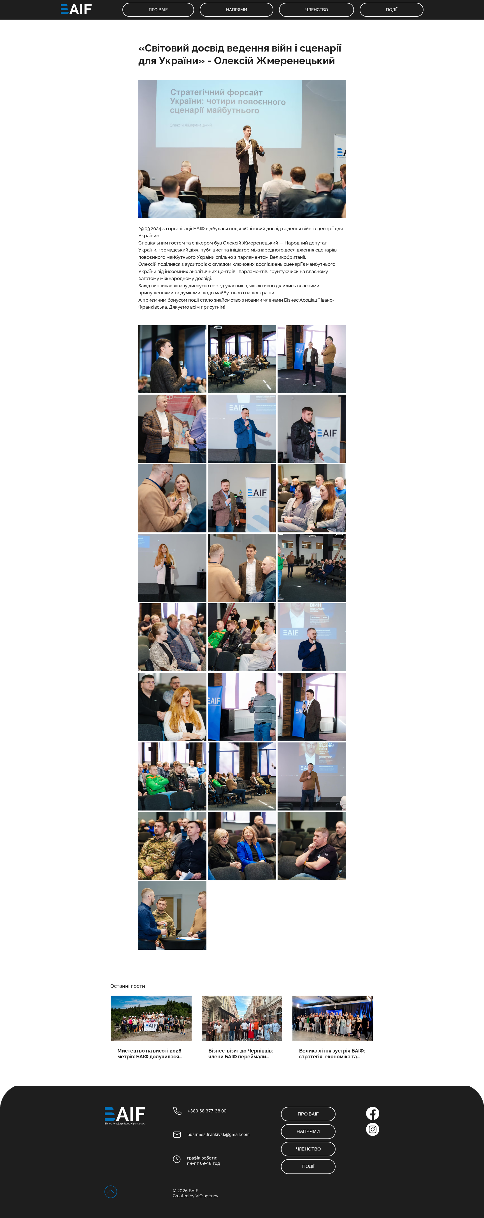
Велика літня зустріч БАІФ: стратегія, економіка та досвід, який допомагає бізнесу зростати (332, 1053)
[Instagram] (372, 1129)
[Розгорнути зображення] (172, 359)
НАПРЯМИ (308, 1131)
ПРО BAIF (308, 1114)
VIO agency (207, 1195)
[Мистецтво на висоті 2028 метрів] (151, 1018)
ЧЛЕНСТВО (308, 1149)
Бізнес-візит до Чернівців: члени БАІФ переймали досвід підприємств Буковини (240, 1053)
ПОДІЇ (308, 1166)
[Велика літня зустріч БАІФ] (332, 1018)
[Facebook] (372, 1113)
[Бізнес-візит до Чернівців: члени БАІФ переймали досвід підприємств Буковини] (242, 1018)
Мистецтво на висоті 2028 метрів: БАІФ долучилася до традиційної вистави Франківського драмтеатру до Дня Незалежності (149, 1053)
